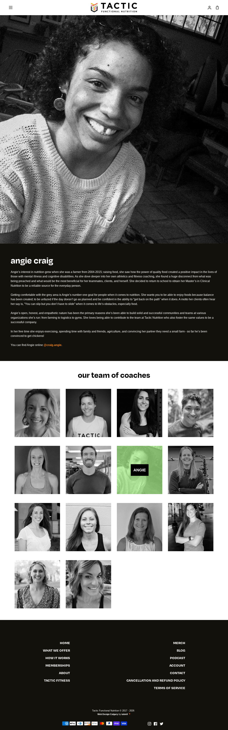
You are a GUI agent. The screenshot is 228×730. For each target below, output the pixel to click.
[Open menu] (11, 7)
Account (177, 665)
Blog (181, 650)
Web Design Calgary (107, 714)
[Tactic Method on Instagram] (149, 724)
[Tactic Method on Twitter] (161, 724)
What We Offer (56, 650)
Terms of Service (169, 688)
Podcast (177, 658)
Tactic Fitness (57, 680)
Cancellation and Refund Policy (155, 680)
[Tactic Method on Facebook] (155, 724)
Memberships (57, 665)
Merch (179, 643)
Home (65, 643)
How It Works (57, 658)
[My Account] (209, 7)
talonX (124, 714)
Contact (177, 673)
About (64, 673)
